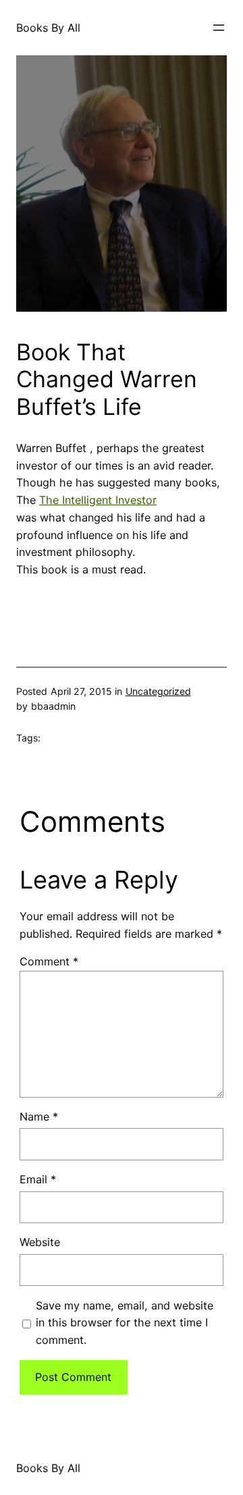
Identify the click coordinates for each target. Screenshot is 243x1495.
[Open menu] (219, 28)
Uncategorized (158, 691)
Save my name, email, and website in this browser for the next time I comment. (124, 1323)
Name (39, 1116)
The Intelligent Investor (98, 500)
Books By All (48, 27)
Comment (49, 961)
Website (40, 1242)
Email (38, 1179)
